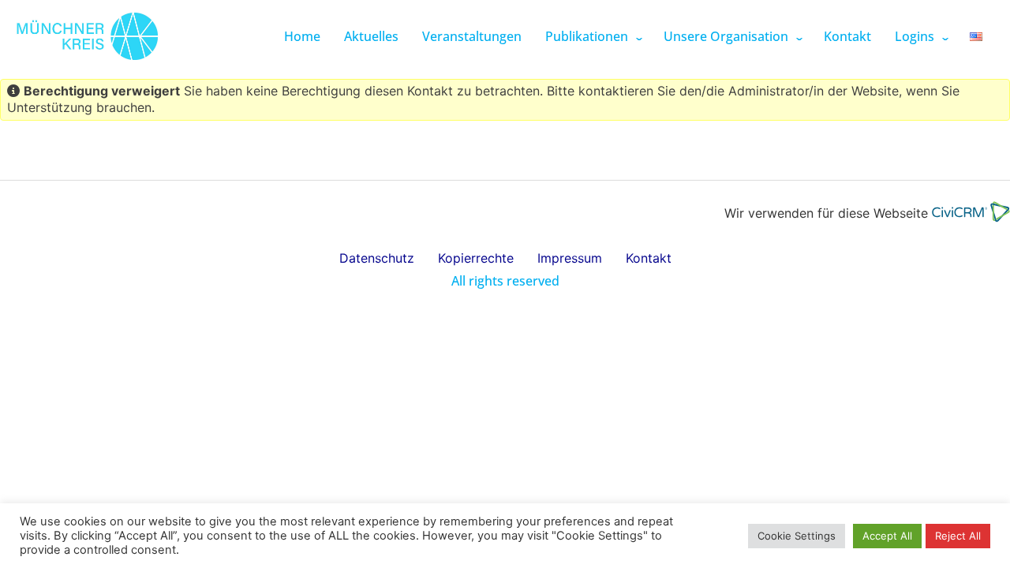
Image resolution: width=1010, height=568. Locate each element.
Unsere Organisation (726, 36)
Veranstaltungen (472, 36)
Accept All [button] (887, 535)
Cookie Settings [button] (797, 535)
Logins (914, 36)
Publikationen (586, 36)
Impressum (569, 258)
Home (302, 36)
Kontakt (847, 36)
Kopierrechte (476, 258)
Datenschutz (376, 258)
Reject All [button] (958, 535)
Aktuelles (371, 36)
